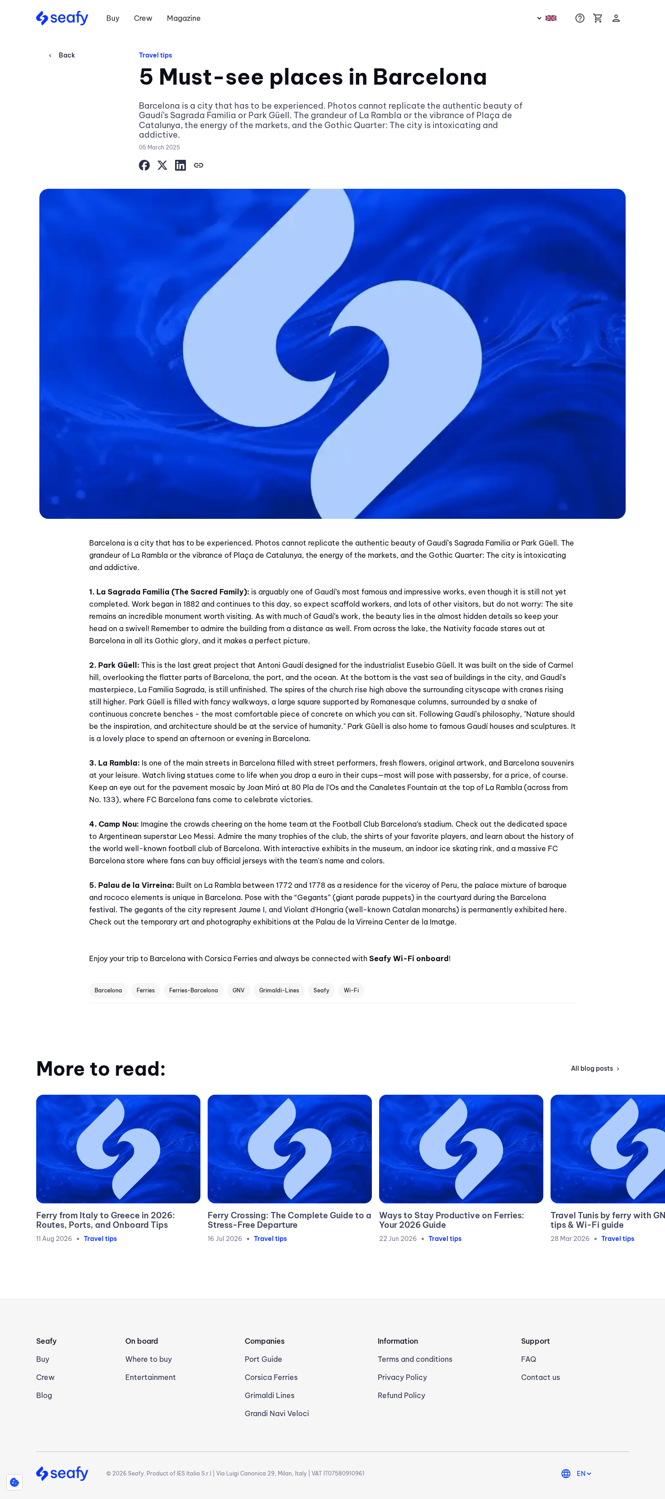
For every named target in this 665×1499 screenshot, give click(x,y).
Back (61, 55)
